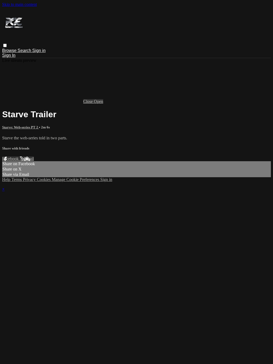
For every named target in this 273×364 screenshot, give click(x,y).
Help (6, 179)
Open (98, 101)
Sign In (8, 55)
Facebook (11, 158)
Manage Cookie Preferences (76, 179)
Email (29, 158)
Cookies (44, 179)
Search (25, 50)
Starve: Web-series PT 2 (20, 127)
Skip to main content (19, 4)
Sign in (39, 50)
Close (88, 101)
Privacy (30, 179)
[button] (5, 45)
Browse (10, 50)
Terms (17, 179)
